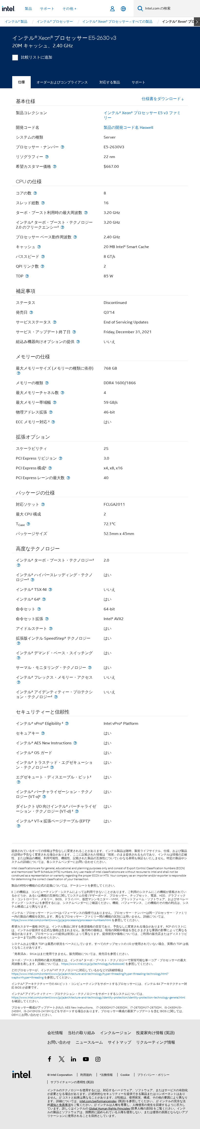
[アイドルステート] (50, 628)
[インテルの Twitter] (62, 1060)
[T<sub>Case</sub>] (28, 524)
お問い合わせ (59, 1042)
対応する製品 (110, 82)
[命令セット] (39, 609)
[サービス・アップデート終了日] (74, 332)
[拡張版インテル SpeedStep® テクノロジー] (18, 643)
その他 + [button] (69, 8)
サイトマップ (119, 1042)
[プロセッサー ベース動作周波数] (75, 237)
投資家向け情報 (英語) (155, 1032)
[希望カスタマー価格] (54, 166)
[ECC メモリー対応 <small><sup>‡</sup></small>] (53, 422)
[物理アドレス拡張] (50, 412)
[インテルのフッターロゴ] (22, 1074)
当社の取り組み (81, 1032)
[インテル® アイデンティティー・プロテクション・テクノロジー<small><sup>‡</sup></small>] (56, 697)
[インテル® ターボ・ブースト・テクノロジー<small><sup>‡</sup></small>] (18, 565)
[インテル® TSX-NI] (50, 589)
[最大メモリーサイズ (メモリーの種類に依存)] (18, 373)
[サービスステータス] (54, 322)
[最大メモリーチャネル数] (62, 393)
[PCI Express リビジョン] (60, 458)
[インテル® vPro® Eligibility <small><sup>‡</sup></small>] (67, 723)
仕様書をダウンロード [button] (161, 98)
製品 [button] (28, 8)
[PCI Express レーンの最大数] (68, 478)
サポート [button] (47, 8)
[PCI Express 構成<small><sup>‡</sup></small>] (50, 468)
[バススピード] (43, 256)
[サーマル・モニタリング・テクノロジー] (89, 667)
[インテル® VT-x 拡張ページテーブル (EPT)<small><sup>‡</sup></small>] (18, 826)
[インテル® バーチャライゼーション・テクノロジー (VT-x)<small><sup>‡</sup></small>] (44, 797)
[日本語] (123, 8)
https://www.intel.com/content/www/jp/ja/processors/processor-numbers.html (61, 920)
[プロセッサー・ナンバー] (62, 147)
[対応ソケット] (43, 504)
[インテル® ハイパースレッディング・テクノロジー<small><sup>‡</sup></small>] (32, 580)
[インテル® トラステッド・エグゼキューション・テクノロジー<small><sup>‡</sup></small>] (52, 767)
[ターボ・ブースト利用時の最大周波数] (86, 213)
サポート (138, 82)
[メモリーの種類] (47, 383)
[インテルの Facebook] (49, 1060)
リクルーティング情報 (155, 1042)
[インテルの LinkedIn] (74, 1060)
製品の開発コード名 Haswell (128, 127)
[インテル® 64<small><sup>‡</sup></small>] (44, 599)
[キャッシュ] (39, 247)
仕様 (21, 82)
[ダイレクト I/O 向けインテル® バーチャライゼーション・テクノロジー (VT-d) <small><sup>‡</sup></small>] (77, 811)
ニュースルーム (89, 1042)
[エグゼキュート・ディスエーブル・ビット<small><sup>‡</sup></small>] (18, 782)
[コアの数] (35, 193)
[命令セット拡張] (47, 619)
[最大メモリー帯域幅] (54, 402)
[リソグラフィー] (47, 157)
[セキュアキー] (43, 733)
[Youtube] (86, 1060)
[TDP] (27, 276)
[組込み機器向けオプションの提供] (78, 342)
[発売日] (31, 312)
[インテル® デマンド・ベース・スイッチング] (18, 658)
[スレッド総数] (43, 203)
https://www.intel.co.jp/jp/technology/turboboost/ (93, 964)
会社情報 (55, 1032)
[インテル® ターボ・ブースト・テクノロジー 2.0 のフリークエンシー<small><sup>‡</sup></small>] (62, 227)
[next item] (197, 21)
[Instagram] (98, 1060)
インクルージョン (115, 1032)
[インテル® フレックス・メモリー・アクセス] (18, 682)
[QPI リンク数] (42, 266)
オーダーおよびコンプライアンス (62, 82)
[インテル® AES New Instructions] (75, 743)
